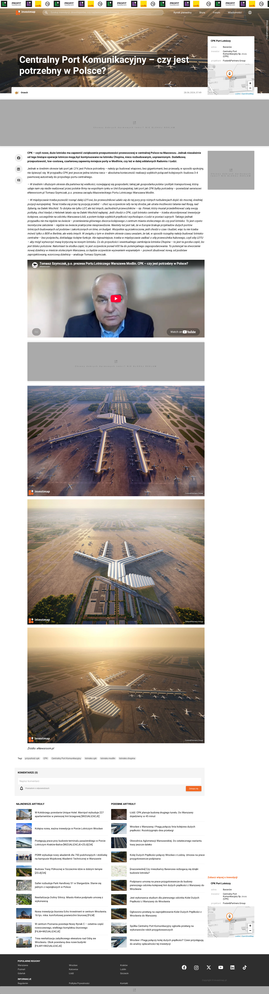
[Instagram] (196, 968)
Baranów (227, 47)
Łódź (71, 973)
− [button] (250, 88)
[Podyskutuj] (19, 180)
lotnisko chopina (127, 758)
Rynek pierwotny (183, 12)
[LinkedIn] (232, 968)
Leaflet (237, 93)
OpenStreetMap (248, 93)
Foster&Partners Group (234, 60)
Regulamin (23, 983)
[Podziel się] (19, 158)
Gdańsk (21, 973)
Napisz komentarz (29, 781)
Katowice (73, 969)
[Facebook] (184, 968)
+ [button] (250, 83)
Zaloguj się (193, 789)
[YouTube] (220, 968)
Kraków (124, 965)
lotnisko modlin (108, 758)
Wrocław (73, 965)
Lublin (123, 969)
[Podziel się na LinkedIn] (19, 169)
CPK (76, 168)
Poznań (21, 969)
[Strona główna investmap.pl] (25, 12)
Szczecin (124, 973)
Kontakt (124, 983)
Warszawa (23, 965)
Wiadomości (235, 12)
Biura (202, 12)
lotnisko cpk (91, 758)
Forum (216, 12)
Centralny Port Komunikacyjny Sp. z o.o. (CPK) (235, 54)
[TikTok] (244, 968)
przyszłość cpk (32, 758)
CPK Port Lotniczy (221, 40)
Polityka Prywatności (79, 983)
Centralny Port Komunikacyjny (66, 758)
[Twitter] (208, 968)
